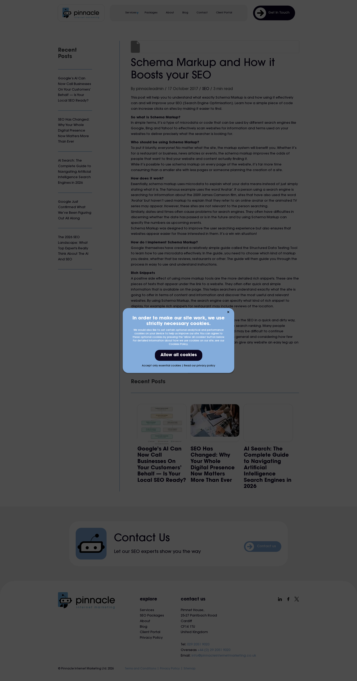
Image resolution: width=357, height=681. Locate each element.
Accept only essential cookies (161, 366)
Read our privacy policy (199, 366)
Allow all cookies (178, 355)
